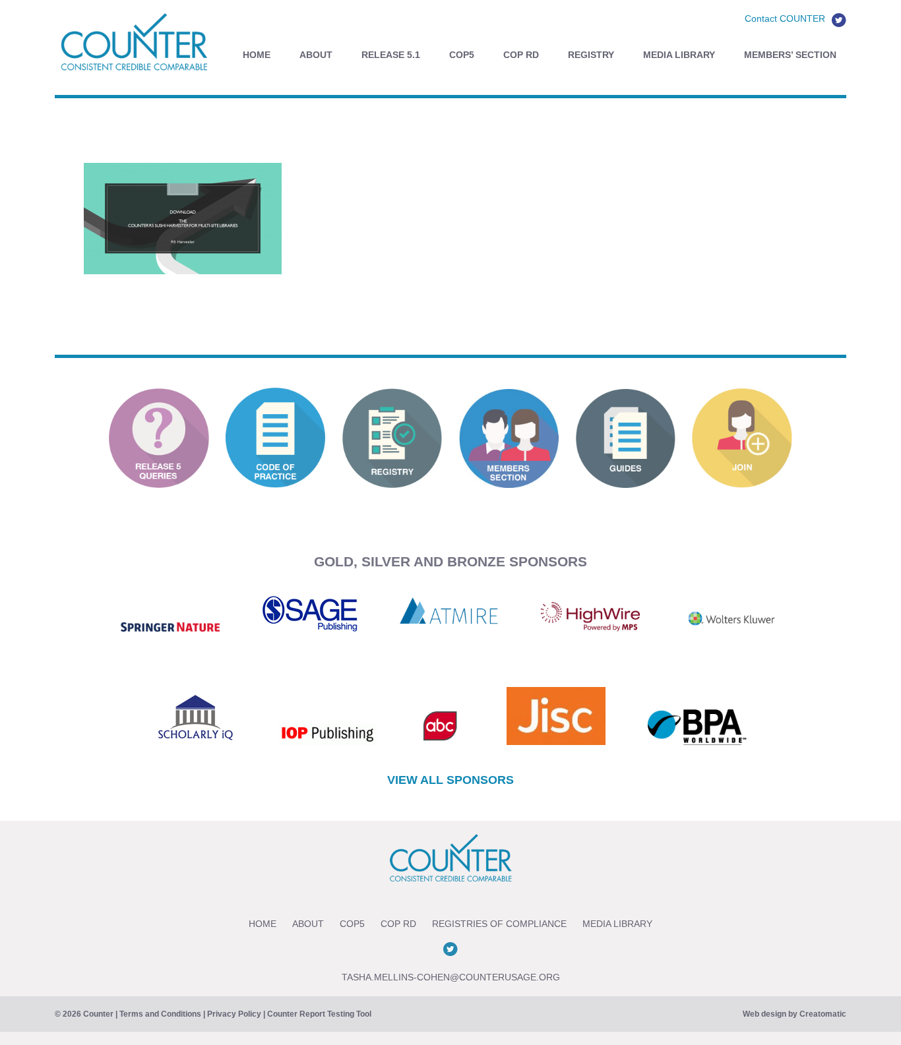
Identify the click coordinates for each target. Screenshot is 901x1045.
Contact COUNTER (785, 18)
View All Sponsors (450, 780)
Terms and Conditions (160, 1014)
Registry (591, 54)
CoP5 (461, 54)
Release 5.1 (390, 54)
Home (256, 54)
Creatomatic (822, 1014)
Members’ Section (790, 54)
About (315, 54)
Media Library (679, 54)
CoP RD (521, 54)
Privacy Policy (234, 1014)
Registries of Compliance (499, 923)
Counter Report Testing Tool (319, 1014)
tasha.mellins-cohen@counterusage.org (451, 977)
